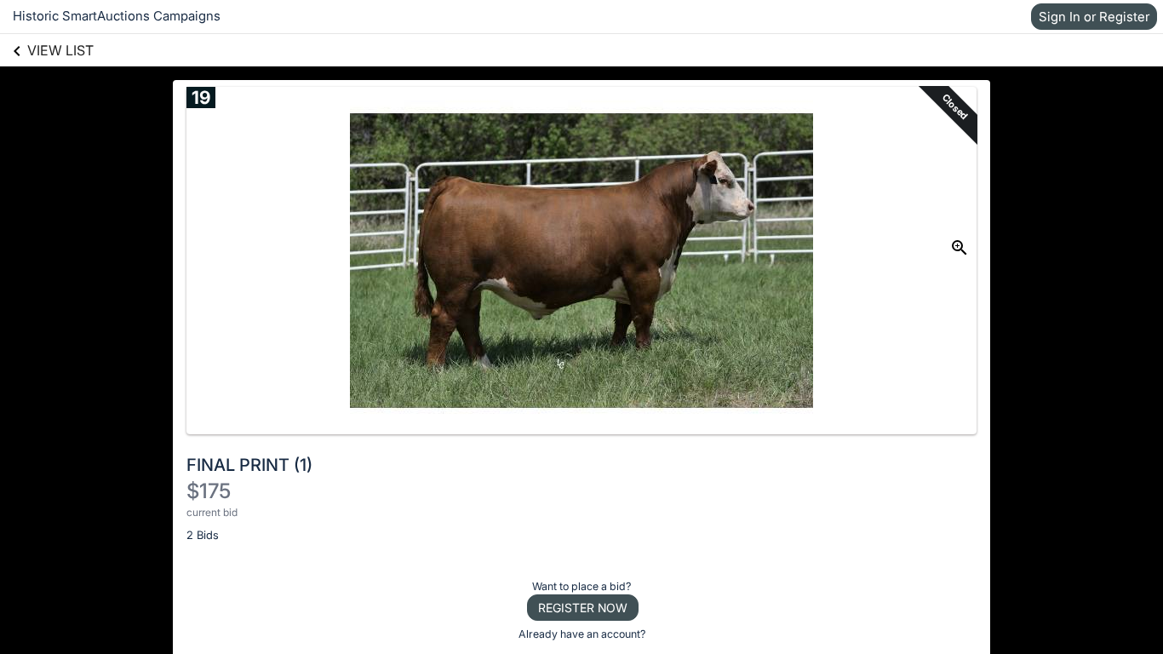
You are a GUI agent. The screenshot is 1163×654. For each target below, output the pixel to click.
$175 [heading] (208, 491)
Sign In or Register (1094, 17)
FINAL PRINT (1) (249, 465)
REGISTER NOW (582, 607)
